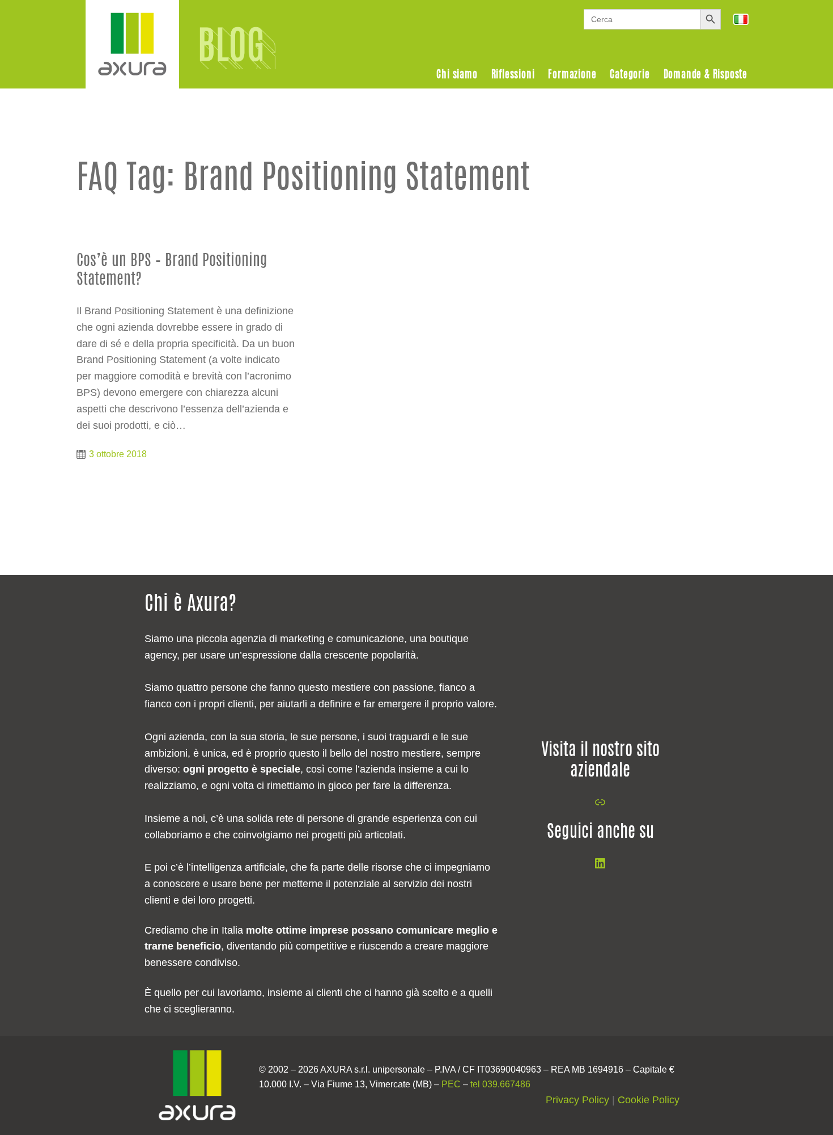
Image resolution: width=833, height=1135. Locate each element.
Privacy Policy (577, 1100)
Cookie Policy (648, 1100)
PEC (451, 1084)
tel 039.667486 (500, 1084)
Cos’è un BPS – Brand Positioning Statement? (171, 270)
